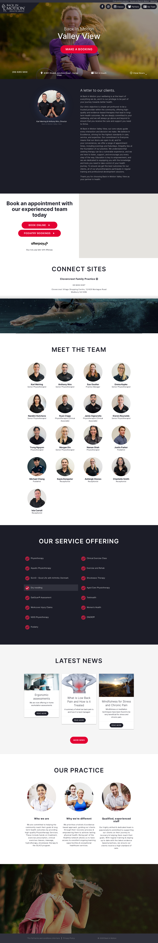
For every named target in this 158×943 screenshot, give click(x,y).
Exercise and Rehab (96, 568)
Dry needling (36, 587)
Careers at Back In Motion (139, 1)
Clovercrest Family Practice (77, 278)
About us (153, 1)
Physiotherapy (37, 558)
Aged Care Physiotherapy (98, 587)
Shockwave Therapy (96, 578)
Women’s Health (94, 607)
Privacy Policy (69, 938)
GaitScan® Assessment (41, 597)
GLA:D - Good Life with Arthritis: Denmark (49, 578)
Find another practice (121, 1)
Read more (41, 713)
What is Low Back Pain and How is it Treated (79, 701)
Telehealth (91, 597)
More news (79, 740)
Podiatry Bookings (39, 233)
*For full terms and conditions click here (43, 938)
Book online (39, 225)
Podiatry (34, 627)
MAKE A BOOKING (79, 49)
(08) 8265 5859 (19, 72)
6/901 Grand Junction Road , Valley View (59, 74)
